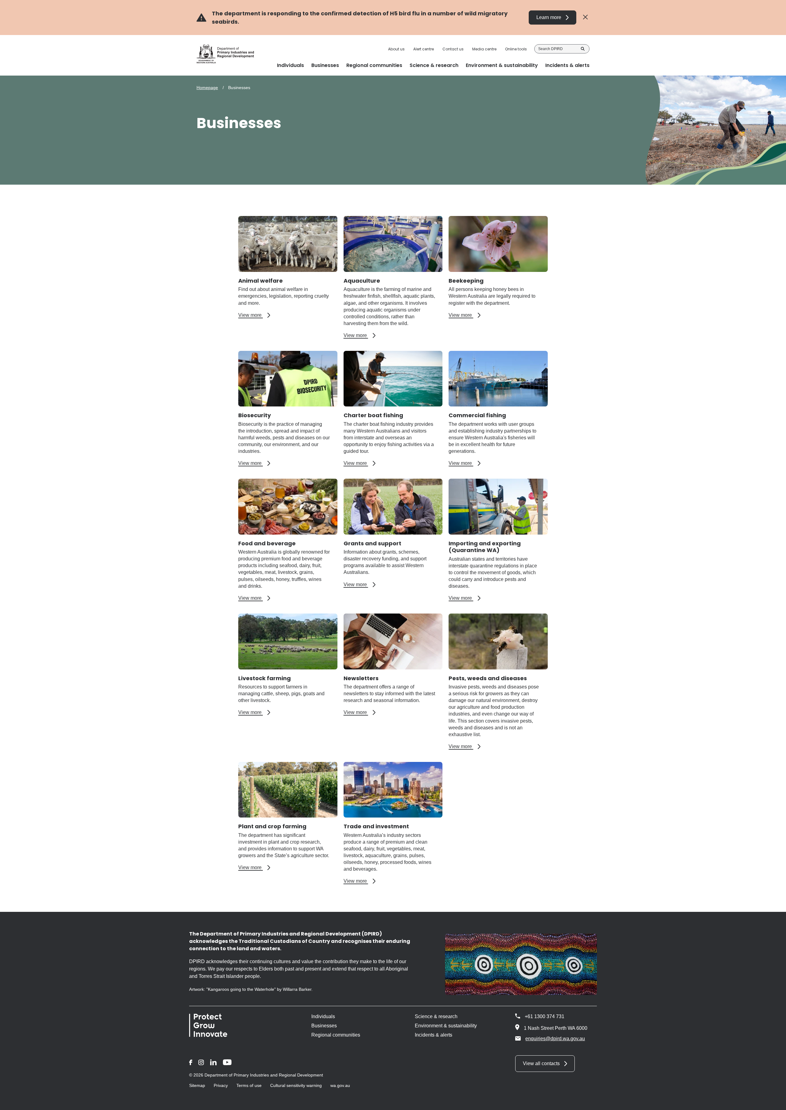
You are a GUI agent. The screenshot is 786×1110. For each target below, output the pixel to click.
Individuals (323, 1016)
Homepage (207, 87)
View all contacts (541, 1063)
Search (582, 49)
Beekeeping (466, 280)
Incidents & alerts (433, 1034)
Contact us (453, 49)
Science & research (436, 1016)
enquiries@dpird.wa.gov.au (555, 1038)
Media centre (484, 49)
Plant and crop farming (272, 826)
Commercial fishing (477, 415)
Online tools (516, 49)
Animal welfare (260, 280)
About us (396, 49)
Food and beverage (267, 543)
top (774, 1101)
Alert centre (423, 49)
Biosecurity (254, 415)
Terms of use (249, 1085)
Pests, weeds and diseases (488, 678)
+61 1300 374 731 (544, 1016)
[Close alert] (585, 17)
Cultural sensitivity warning (296, 1085)
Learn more (548, 17)
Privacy (221, 1085)
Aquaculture (362, 280)
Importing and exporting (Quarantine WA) (485, 546)
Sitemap (197, 1085)
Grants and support (372, 543)
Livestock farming (264, 678)
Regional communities (335, 1034)
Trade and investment (376, 826)
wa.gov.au (340, 1085)
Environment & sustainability (446, 1025)
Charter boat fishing (373, 415)
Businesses (324, 1025)
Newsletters (361, 678)
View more (254, 315)
